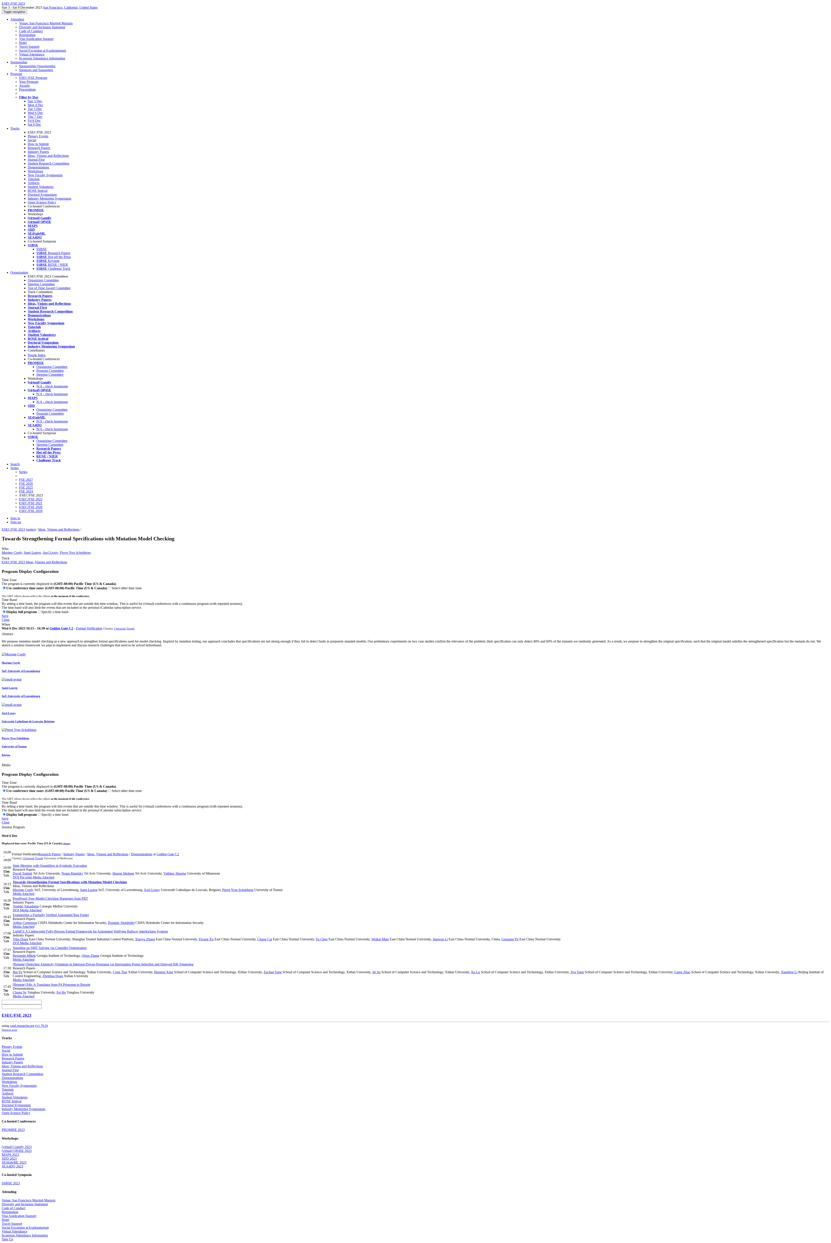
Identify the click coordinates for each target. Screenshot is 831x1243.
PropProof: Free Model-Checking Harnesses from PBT (50, 898)
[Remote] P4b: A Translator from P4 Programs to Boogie (51, 984)
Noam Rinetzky (72, 873)
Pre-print (25, 877)
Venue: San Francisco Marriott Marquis (46, 23)
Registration (27, 35)
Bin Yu (17, 972)
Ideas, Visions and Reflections (48, 155)
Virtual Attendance (32, 54)
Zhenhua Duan (52, 976)
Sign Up (7, 1239)
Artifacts (33, 183)
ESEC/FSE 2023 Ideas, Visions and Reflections (34, 562)
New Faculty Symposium (45, 175)
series (31, 529)
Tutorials (34, 179)
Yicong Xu (206, 939)
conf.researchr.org (22, 1026)
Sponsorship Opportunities (37, 66)
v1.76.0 (41, 1026)
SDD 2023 (9, 1158)
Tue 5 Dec (35, 109)
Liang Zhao (682, 972)
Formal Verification (89, 628)
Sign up (15, 522)
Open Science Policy (42, 202)
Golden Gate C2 (61, 628)
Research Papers (39, 148)
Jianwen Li (440, 939)
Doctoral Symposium (42, 194)
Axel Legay (50, 552)
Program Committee (50, 371)
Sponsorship (18, 62)
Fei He (61, 992)
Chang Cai (264, 939)
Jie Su (376, 972)
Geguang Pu (510, 939)
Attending (17, 19)
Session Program (13, 827)
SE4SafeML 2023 (14, 1162)
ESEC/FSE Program (33, 78)
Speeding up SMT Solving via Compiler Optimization (50, 948)
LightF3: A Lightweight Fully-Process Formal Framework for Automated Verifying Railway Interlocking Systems (90, 931)
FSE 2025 (26, 487)
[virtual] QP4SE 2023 (17, 1151)
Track (6, 558)
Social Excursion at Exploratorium (42, 50)
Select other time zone (127, 588)
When (6, 624)
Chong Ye (19, 992)
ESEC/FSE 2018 (30, 511)
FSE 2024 (26, 491)
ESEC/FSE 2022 (30, 499)
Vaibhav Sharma (174, 873)
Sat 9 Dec (34, 124)
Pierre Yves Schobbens (75, 552)
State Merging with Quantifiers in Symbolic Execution (50, 865)
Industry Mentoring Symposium (49, 198)
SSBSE (41, 249)
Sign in (15, 518)
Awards (24, 85)
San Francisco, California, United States (70, 7)
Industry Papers (38, 152)
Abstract (7, 634)
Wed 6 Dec (35, 113)
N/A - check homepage (52, 386)
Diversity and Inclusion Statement (42, 27)
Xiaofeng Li (789, 972)
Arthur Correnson (25, 923)
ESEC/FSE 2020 (30, 507)
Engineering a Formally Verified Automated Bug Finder (51, 915)
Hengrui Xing (163, 972)
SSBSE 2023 (11, 1183)
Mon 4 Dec (35, 105)
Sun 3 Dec (35, 101)
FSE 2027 (26, 480)
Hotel (23, 43)
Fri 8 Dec (34, 120)
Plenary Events (38, 136)
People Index (37, 355)
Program (16, 74)
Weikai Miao (380, 939)
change (66, 843)
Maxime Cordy (12, 552)
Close (6, 620)
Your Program (28, 82)
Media (6, 765)
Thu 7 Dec (35, 117)
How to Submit (38, 144)
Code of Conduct (31, 31)
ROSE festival (37, 191)
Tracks (14, 128)
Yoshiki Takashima (26, 906)
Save (5, 616)
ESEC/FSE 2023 (13, 529)
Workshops (35, 171)
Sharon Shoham (123, 873)
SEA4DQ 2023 (12, 1166)
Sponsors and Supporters (36, 70)
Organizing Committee (43, 280)
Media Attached (43, 877)
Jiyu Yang (577, 972)
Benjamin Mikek (24, 955)
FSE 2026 (26, 483)
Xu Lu (475, 972)
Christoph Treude (124, 628)
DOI (16, 877)
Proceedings (27, 89)
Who (5, 549)
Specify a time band (54, 612)
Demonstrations (38, 167)
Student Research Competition (48, 163)
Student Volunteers (40, 187)
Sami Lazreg (32, 552)
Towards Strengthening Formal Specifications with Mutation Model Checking (70, 882)
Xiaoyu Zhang (145, 939)
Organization (19, 272)
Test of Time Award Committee (49, 288)
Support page (9, 1029)
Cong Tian (120, 972)
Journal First (36, 159)
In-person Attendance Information (42, 58)
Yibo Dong (20, 939)
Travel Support (29, 46)
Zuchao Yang (273, 972)
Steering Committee (41, 284)
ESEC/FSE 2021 (30, 503)
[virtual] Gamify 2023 (17, 1147)
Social (32, 140)
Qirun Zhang (90, 955)
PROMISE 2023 (13, 1130)
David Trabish (22, 873)
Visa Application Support (36, 39)
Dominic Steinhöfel (121, 923)
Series (23, 472)
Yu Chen (322, 939)
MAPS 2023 (10, 1154)
